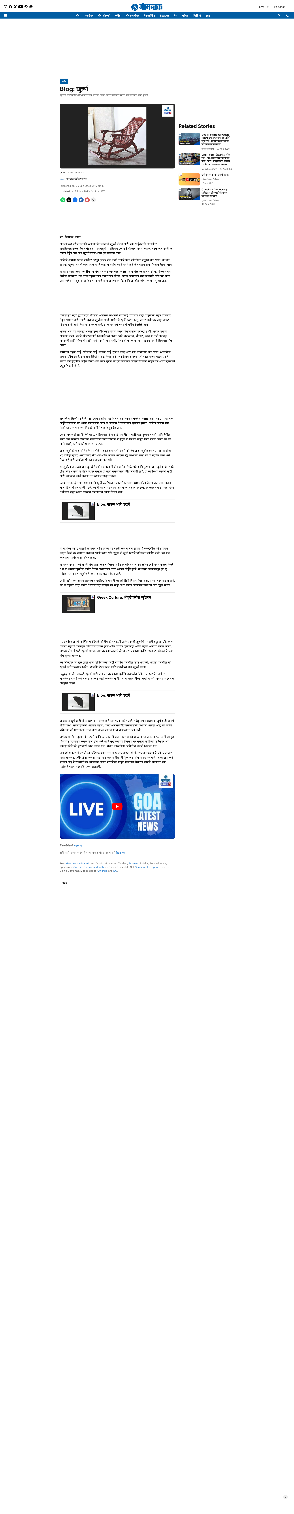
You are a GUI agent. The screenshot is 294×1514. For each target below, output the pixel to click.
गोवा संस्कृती (104, 15)
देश (175, 15)
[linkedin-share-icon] (81, 201)
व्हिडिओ (197, 15)
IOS (115, 870)
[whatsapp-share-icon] (62, 201)
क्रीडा (118, 15)
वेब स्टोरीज (149, 15)
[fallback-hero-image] (189, 139)
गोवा (78, 15)
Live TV (264, 6)
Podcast (279, 6)
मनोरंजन (89, 15)
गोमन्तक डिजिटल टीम (76, 179)
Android (102, 870)
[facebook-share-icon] (75, 201)
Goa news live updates (148, 867)
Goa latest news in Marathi (88, 867)
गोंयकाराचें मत (132, 15)
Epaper (164, 15)
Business (134, 863)
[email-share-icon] (87, 201)
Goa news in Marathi (78, 863)
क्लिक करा (121, 852)
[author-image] (62, 179)
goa (64, 882)
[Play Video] (117, 806)
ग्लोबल (185, 15)
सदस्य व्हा (78, 845)
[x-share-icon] (68, 201)
